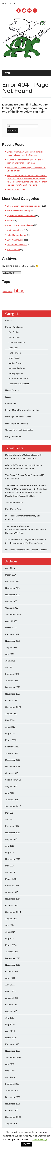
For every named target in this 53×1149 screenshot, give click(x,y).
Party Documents (13, 436)
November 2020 (12, 694)
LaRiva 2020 (11, 403)
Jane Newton (15, 353)
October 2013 (11, 971)
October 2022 (11, 608)
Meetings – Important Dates (20, 225)
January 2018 (11, 799)
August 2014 (11, 918)
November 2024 (12, 588)
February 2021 (12, 674)
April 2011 (10, 985)
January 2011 (11, 998)
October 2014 (11, 905)
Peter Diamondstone (16, 235)
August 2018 (11, 786)
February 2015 (12, 885)
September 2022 (13, 614)
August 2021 (11, 647)
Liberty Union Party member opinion (23, 206)
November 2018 (12, 766)
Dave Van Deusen (15, 240)
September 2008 (13, 1117)
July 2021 (9, 654)
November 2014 (12, 899)
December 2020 (12, 687)
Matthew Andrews (15, 230)
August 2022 (11, 621)
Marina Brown (13, 249)
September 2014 (13, 912)
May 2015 (10, 866)
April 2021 (10, 667)
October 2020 (11, 700)
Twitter (24, 10)
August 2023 (11, 601)
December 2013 (12, 958)
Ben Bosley (14, 332)
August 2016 (11, 839)
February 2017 (12, 826)
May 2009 (10, 1071)
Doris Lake (14, 347)
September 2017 (13, 806)
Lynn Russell (14, 358)
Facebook (18, 10)
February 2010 (12, 1044)
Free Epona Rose (13, 509)
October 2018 (11, 773)
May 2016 (10, 852)
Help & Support (12, 390)
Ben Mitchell (14, 337)
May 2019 (10, 733)
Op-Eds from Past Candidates (21, 215)
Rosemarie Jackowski (17, 244)
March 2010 (10, 1037)
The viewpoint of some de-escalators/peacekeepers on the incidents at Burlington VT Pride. (25, 529)
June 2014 (10, 932)
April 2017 (10, 819)
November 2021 (12, 641)
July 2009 (9, 1064)
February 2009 (12, 1084)
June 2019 (10, 727)
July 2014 (9, 925)
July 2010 (9, 1018)
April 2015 (10, 872)
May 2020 (10, 720)
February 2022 (12, 634)
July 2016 (9, 846)
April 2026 (10, 568)
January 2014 (11, 951)
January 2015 (11, 892)
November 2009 (12, 1051)
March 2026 (10, 575)
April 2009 (10, 1077)
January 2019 (11, 753)
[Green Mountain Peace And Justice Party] (26, 62)
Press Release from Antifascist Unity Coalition (26, 549)
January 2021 (11, 680)
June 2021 (10, 661)
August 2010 (11, 1011)
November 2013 (12, 965)
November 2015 (12, 859)
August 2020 (11, 713)
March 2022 (10, 628)
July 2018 (9, 793)
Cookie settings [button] (40, 1139)
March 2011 (10, 991)
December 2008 (12, 1097)
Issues (10, 220)
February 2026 (12, 581)
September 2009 (13, 1057)
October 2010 (11, 1004)
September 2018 (13, 780)
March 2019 (10, 740)
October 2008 (11, 1110)
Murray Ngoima (16, 373)
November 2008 (12, 1104)
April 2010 (10, 1031)
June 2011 (10, 978)
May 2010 (10, 1024)
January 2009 (11, 1090)
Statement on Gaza (16, 190)
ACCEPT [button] (26, 1144)
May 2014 (10, 938)
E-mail (30, 11)
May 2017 (10, 813)
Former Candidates (14, 327)
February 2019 (12, 747)
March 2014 (10, 945)
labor (18, 290)
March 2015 (10, 879)
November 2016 (12, 832)
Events (8, 320)
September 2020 (13, 707)
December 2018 (12, 760)
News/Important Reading (18, 211)
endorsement (7, 292)
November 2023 (12, 594)
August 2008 (11, 1123)
